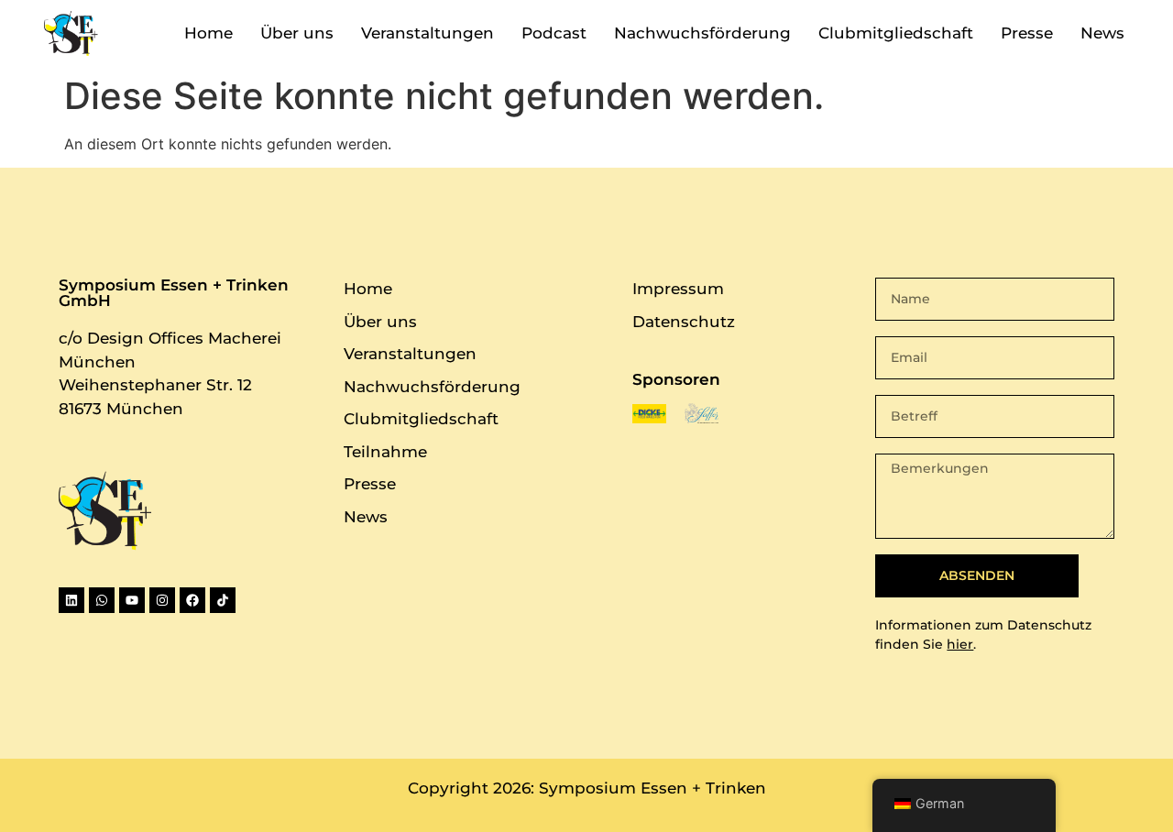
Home (208, 33)
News (1102, 33)
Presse (1027, 33)
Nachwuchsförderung (702, 33)
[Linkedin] (71, 600)
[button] (964, 805)
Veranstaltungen (427, 33)
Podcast (553, 33)
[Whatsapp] (102, 600)
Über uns (297, 33)
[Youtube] (132, 600)
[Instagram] (162, 600)
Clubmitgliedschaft (895, 33)
